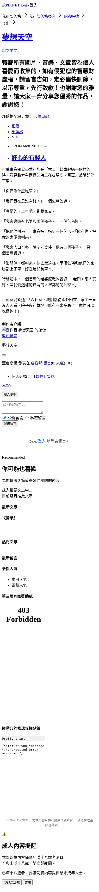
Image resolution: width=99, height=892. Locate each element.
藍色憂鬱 (9, 336)
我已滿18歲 (12, 882)
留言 (47, 363)
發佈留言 (10, 423)
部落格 (17, 132)
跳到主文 (9, 51)
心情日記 (41, 116)
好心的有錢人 (29, 158)
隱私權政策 (85, 820)
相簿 (15, 126)
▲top (6, 385)
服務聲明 (51, 825)
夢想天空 (17, 37)
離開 (28, 882)
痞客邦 (36, 363)
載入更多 (10, 394)
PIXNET (22, 820)
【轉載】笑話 (43, 377)
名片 (15, 137)
